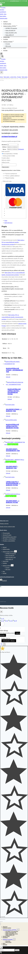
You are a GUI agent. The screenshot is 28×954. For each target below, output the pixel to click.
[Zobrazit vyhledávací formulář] (1, 56)
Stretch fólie (6, 37)
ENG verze (8, 46)
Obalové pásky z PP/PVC (8, 551)
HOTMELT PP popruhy (11, 28)
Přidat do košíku (5, 167)
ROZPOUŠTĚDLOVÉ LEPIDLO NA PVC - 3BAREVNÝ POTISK (12, 426)
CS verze (7, 44)
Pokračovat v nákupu (9, 641)
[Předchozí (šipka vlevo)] (0, 921)
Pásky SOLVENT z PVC (11, 32)
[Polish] (6, 621)
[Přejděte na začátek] (1, 644)
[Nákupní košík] (1, 54)
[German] (15, 621)
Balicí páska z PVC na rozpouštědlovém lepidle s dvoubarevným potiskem (13, 242)
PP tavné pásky (6, 533)
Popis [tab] (5, 220)
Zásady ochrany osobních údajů (7, 526)
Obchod (5, 21)
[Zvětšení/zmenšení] (0, 919)
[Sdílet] (3, 919)
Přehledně (21, 149)
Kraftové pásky (7, 24)
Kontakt (5, 50)
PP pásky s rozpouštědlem (9, 540)
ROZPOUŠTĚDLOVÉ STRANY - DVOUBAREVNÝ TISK (14, 370)
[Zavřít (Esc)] (4, 919)
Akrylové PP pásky (7, 535)
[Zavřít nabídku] (0, 924)
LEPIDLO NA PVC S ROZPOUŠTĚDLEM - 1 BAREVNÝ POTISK (13, 483)
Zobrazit (8, 377)
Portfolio (5, 39)
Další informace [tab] (8, 222)
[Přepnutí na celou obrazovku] (1, 919)
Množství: (4, 144)
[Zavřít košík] (1, 612)
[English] (10, 621)
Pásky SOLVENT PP (10, 30)
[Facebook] (1, 5)
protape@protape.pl (14, 0)
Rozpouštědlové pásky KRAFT (9, 537)
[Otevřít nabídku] (1, 72)
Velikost (4, 147)
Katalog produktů (7, 565)
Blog (4, 48)
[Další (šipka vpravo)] (1, 921)
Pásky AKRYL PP (9, 35)
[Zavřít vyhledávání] (1, 947)
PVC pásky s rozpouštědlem (9, 538)
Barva (4, 149)
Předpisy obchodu (4, 523)
